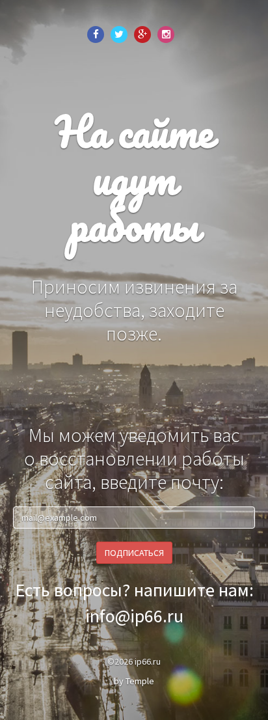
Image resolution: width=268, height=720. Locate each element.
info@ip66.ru (134, 616)
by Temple (134, 681)
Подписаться (134, 553)
